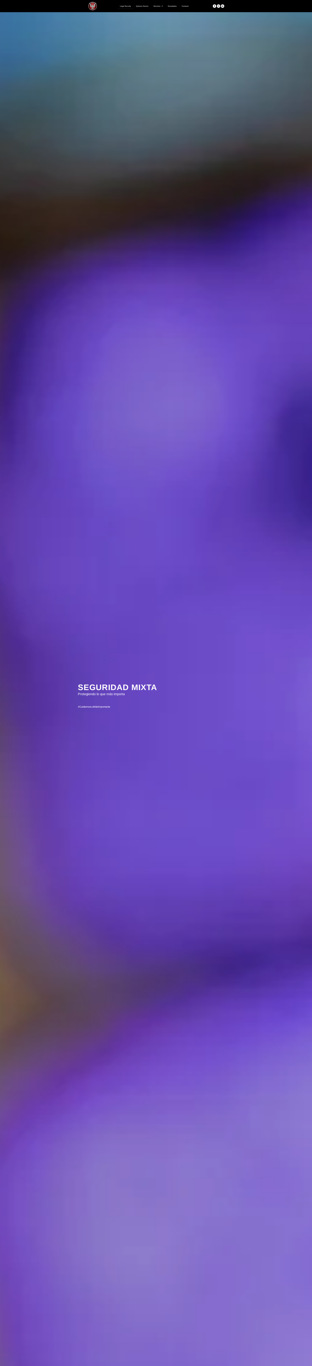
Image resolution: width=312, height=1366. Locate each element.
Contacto (185, 6)
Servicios (156, 6)
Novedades (172, 6)
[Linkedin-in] (222, 6)
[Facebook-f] (214, 6)
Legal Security (125, 6)
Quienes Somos (142, 6)
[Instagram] (218, 6)
